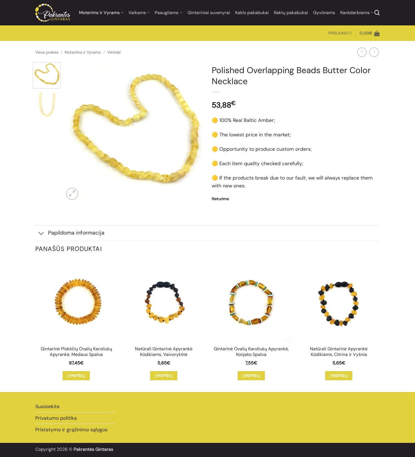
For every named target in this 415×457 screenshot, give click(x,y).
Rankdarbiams (355, 13)
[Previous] (74, 132)
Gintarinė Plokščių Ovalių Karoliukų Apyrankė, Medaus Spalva (76, 352)
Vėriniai (114, 52)
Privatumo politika (56, 418)
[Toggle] (41, 233)
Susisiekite (47, 406)
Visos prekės (46, 52)
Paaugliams (166, 13)
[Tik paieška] (377, 13)
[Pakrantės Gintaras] (53, 12)
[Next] (193, 132)
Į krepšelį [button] (76, 375)
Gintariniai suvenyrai (208, 13)
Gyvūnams (324, 13)
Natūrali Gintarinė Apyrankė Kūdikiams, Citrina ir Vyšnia (339, 352)
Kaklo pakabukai (252, 13)
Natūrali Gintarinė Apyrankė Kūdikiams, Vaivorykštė (164, 352)
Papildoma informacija (76, 232)
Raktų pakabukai (291, 13)
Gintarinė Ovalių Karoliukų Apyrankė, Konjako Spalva (251, 352)
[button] (339, 33)
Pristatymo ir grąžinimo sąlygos (71, 430)
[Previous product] (374, 52)
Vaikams (137, 13)
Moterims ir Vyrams (99, 13)
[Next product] (362, 52)
